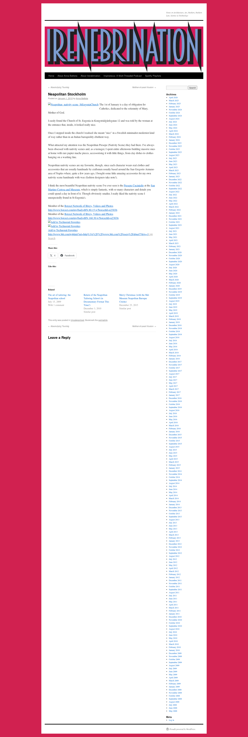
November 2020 (175, 255)
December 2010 (175, 616)
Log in (171, 720)
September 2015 (175, 443)
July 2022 (173, 194)
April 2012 (173, 568)
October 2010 (174, 622)
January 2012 (174, 577)
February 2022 (175, 209)
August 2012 (174, 556)
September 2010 (175, 625)
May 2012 (173, 565)
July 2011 (173, 595)
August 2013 (174, 519)
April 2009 (173, 677)
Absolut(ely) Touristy (58, 87)
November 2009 (175, 656)
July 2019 (173, 304)
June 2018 (173, 343)
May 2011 (173, 601)
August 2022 (174, 191)
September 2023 (175, 152)
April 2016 (173, 422)
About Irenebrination (90, 75)
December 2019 (175, 288)
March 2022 (174, 206)
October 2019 (174, 294)
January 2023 (174, 176)
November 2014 (175, 474)
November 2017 (175, 364)
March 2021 (174, 243)
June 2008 (173, 707)
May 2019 (173, 310)
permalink (102, 320)
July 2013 (173, 522)
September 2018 (175, 334)
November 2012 (175, 546)
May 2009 (173, 674)
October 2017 (174, 367)
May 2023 (173, 164)
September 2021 (175, 225)
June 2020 (173, 270)
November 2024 (175, 109)
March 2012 (174, 571)
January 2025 (174, 106)
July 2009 (173, 668)
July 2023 (173, 158)
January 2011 (174, 613)
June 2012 (173, 562)
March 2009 (174, 680)
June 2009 (173, 671)
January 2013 (174, 540)
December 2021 (175, 215)
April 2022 (173, 203)
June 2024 (173, 124)
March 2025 (174, 100)
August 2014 (174, 483)
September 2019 (175, 297)
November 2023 (175, 146)
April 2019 (173, 313)
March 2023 (174, 170)
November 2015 (175, 437)
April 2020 (173, 276)
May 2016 (173, 419)
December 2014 (175, 471)
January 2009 (174, 686)
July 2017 (173, 376)
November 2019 (175, 291)
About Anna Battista (67, 75)
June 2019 (173, 307)
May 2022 (173, 200)
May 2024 (173, 127)
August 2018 (174, 337)
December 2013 (175, 507)
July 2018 (173, 340)
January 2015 (174, 468)
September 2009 (175, 662)
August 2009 (174, 665)
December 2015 (175, 434)
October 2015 (174, 440)
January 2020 (174, 285)
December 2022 (175, 179)
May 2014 (173, 492)
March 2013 (174, 534)
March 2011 (174, 607)
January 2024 (174, 140)
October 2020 (174, 258)
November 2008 (175, 692)
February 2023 (175, 173)
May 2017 (173, 382)
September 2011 (175, 589)
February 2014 (175, 501)
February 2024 (175, 136)
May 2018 (173, 346)
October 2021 (174, 222)
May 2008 (173, 710)
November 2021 (175, 218)
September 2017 (175, 370)
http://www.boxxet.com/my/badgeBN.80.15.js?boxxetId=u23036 (82, 210)
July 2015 (173, 449)
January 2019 (174, 322)
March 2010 (174, 644)
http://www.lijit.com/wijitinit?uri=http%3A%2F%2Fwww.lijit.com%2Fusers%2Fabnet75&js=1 (98, 234)
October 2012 (174, 550)
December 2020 (175, 252)
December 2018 (175, 325)
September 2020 (175, 261)
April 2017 (173, 386)
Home (51, 75)
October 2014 (174, 477)
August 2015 (174, 446)
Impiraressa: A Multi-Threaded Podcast (123, 75)
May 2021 (173, 237)
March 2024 (174, 133)
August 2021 (174, 228)
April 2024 (173, 130)
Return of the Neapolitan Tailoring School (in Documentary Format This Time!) (96, 300)
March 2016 (174, 425)
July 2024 (173, 121)
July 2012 (173, 559)
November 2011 (175, 583)
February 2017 (175, 392)
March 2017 (174, 389)
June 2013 (173, 525)
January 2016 (174, 431)
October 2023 (174, 149)
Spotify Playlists (153, 75)
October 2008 (174, 695)
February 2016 (175, 428)
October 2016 (174, 404)
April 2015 (173, 458)
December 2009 (175, 653)
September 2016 (175, 407)
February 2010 (175, 647)
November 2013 (175, 510)
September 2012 (175, 553)
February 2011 (175, 610)
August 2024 (174, 118)
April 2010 (173, 641)
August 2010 (174, 628)
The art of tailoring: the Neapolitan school (59, 296)
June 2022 (173, 197)
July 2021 (173, 231)
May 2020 (173, 273)
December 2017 (175, 361)
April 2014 (173, 495)
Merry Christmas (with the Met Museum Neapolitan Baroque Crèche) (134, 298)
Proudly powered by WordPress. (183, 729)
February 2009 (175, 683)
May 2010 (173, 638)
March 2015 (174, 461)
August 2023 (174, 155)
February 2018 (175, 355)
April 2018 (173, 349)
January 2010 (174, 650)
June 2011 (173, 598)
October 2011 (174, 586)
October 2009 (174, 659)
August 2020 (174, 264)
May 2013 (173, 528)
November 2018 (175, 328)
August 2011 (174, 592)
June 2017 (173, 379)
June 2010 (173, 635)
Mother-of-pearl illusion (144, 87)
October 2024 (174, 112)
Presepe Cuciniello (134, 185)
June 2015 (173, 452)
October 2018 (174, 331)
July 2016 (173, 413)
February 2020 (175, 282)
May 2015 (173, 455)
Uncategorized (77, 320)
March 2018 (174, 352)
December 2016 (175, 398)
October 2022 (174, 185)
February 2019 (175, 319)
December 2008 (175, 689)
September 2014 (175, 480)
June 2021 (173, 234)
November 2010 (175, 619)
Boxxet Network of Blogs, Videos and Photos (88, 206)
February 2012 (175, 574)
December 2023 (175, 143)
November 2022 (175, 182)
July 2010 (173, 632)
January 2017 (174, 395)
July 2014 (173, 486)
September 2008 (175, 698)
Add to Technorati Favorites (63, 230)
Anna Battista (82, 98)
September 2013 (175, 516)
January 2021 (174, 249)
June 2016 (173, 416)
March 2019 (174, 316)
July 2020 (173, 267)
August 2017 (174, 373)
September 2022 (175, 188)
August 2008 (174, 701)
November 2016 (175, 401)
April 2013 (173, 531)
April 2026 (173, 97)
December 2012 (175, 543)
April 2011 (173, 604)
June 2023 (173, 161)
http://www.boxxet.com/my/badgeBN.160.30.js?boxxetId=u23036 (83, 218)
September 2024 (175, 115)
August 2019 (174, 300)
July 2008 (173, 704)
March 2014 (174, 498)
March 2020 (174, 279)
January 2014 (174, 504)
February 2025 (175, 103)
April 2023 (173, 167)
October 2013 (174, 513)
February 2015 (175, 464)
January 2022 (174, 212)
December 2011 (175, 580)
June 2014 (173, 489)
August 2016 (174, 410)
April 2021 (173, 240)
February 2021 (175, 246)
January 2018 (174, 358)
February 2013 (175, 537)
